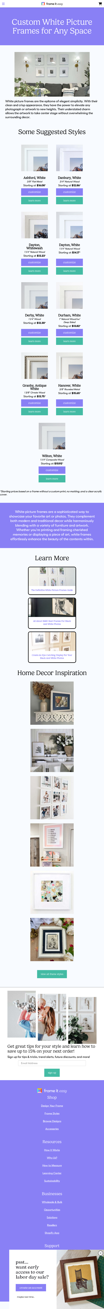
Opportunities (52, 1209)
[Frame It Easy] (52, 4)
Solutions (52, 1217)
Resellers (52, 1225)
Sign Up (52, 1072)
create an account (31, 1287)
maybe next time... (26, 1297)
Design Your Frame (52, 1105)
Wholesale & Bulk (52, 1202)
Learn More (34, 200)
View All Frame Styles (52, 974)
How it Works (52, 1150)
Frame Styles (52, 1113)
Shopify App (52, 1232)
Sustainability (52, 1180)
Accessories (52, 1128)
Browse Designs (52, 1121)
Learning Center (52, 1173)
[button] (3, 4)
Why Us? (52, 1157)
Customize (34, 192)
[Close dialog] (100, 1253)
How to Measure (52, 1165)
